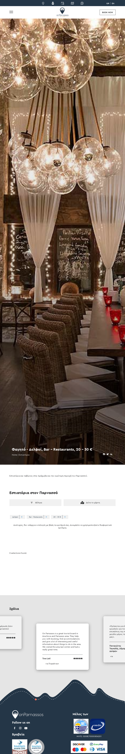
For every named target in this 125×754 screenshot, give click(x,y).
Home (14, 455)
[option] (62, 643)
